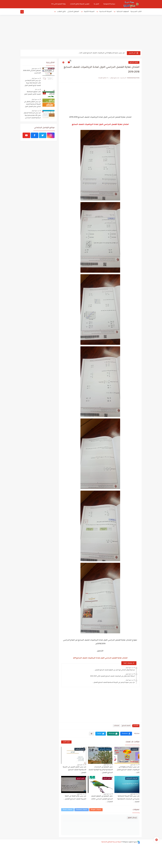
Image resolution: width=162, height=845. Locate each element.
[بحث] (22, 11)
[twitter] (43, 135)
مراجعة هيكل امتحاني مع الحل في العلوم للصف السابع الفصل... (114, 670)
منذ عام (37, 89)
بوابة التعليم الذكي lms (58, 4)
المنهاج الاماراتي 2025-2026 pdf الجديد (32, 72)
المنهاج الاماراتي (73, 11)
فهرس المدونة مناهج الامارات (79, 4)
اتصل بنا (96, 4)
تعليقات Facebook (81, 809)
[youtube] (26, 135)
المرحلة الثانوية (89, 11)
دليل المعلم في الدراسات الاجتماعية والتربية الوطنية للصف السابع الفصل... (100, 770)
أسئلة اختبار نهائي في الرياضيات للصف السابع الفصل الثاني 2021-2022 (112, 676)
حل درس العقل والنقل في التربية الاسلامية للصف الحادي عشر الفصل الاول (32, 104)
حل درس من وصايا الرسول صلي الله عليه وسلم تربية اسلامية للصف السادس (32, 115)
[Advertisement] (81, 32)
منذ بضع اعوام (129, 667)
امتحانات (116, 725)
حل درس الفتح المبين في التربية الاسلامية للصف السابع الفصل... (74, 770)
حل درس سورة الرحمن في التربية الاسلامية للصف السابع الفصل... (113, 682)
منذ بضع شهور (129, 674)
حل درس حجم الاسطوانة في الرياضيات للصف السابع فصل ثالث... (101, 53)
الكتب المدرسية (136, 11)
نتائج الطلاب (61, 11)
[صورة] (48, 72)
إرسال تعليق (132, 818)
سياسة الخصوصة (109, 4)
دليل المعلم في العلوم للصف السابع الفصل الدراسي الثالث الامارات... (102, 799)
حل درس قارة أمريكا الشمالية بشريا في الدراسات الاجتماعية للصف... (128, 799)
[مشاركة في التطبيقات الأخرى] (91, 734)
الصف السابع (134, 62)
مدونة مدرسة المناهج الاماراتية (111, 842)
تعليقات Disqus (67, 809)
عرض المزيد (66, 742)
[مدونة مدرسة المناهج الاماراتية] (130, 4)
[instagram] (51, 135)
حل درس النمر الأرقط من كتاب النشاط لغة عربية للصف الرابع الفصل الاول (33, 83)
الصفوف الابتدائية (123, 11)
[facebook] (34, 135)
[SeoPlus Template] (138, 842)
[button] (126, 734)
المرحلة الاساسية (105, 11)
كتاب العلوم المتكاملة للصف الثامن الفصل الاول (32, 93)
